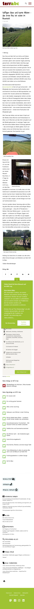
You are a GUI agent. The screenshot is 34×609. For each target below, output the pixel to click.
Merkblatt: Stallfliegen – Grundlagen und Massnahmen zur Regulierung (17, 568)
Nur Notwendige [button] (10, 323)
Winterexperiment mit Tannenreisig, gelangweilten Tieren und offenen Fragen (17, 546)
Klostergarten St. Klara (8, 534)
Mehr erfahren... (9, 317)
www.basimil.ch (8, 87)
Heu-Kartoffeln (6, 542)
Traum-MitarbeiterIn (8, 520)
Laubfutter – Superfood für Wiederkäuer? (14, 572)
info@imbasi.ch (10, 367)
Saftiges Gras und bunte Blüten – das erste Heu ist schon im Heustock (17, 15)
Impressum (9, 593)
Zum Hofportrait (21, 372)
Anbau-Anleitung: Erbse (18, 566)
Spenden (22, 595)
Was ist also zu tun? (8, 522)
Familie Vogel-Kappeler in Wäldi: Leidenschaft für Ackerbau (15, 531)
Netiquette (25, 593)
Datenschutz (17, 593)
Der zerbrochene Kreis (8, 518)
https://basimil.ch (10, 365)
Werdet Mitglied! (13, 595)
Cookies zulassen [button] (23, 323)
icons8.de (8, 376)
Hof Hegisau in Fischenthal (9, 529)
